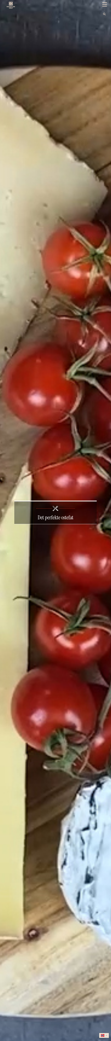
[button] (104, 14)
